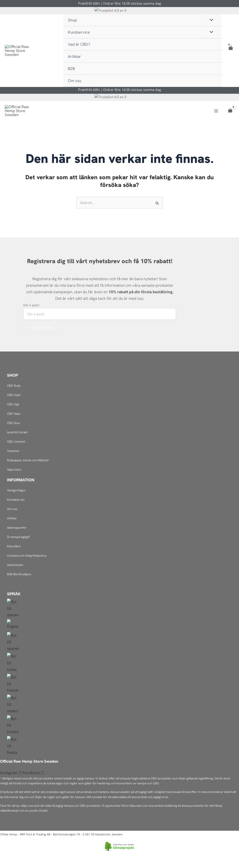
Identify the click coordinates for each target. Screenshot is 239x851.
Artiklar (12, 518)
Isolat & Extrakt (17, 432)
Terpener (13, 451)
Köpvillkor (14, 546)
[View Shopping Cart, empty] (230, 50)
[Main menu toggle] (216, 111)
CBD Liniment (16, 442)
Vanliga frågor (16, 490)
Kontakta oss (16, 500)
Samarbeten (15, 565)
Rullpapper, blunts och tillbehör (28, 460)
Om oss (12, 509)
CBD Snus (13, 423)
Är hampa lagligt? (18, 537)
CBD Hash (14, 395)
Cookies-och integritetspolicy (27, 556)
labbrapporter (16, 528)
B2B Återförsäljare (19, 574)
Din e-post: (31, 305)
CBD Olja (13, 404)
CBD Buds (14, 386)
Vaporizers (14, 470)
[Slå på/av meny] (210, 20)
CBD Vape (14, 414)
